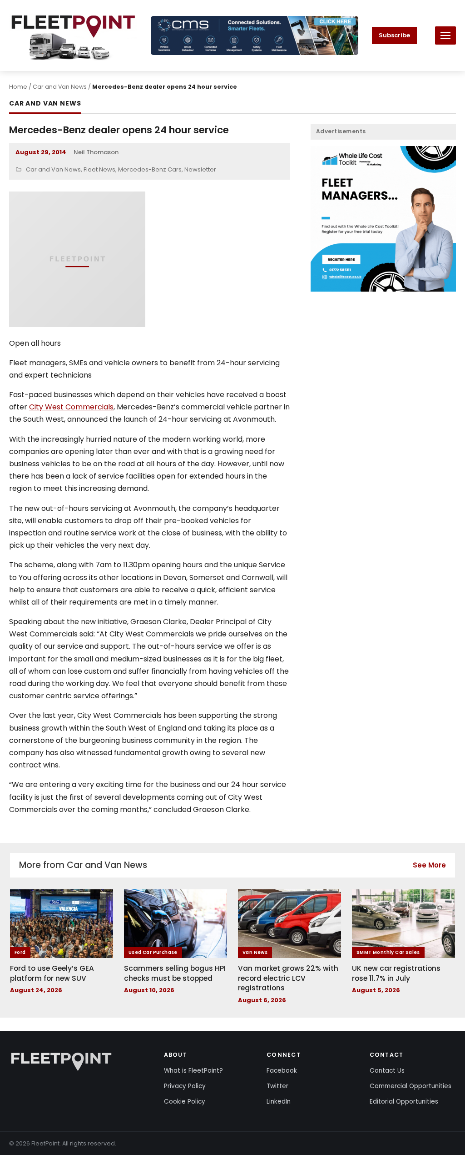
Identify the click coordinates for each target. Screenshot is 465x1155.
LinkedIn (279, 1101)
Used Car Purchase (153, 952)
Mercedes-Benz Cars (150, 169)
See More (429, 865)
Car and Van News (60, 87)
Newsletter (200, 169)
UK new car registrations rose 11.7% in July (396, 973)
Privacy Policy (185, 1086)
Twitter (277, 1086)
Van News (254, 952)
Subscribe (394, 35)
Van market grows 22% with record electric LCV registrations (288, 978)
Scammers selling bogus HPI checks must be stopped (175, 973)
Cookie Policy (184, 1101)
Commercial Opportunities (410, 1086)
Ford (20, 952)
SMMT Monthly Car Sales (388, 952)
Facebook (282, 1070)
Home (18, 87)
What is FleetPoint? (193, 1070)
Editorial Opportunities (404, 1101)
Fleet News (99, 169)
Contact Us (387, 1070)
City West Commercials (71, 407)
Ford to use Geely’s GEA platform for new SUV (52, 973)
